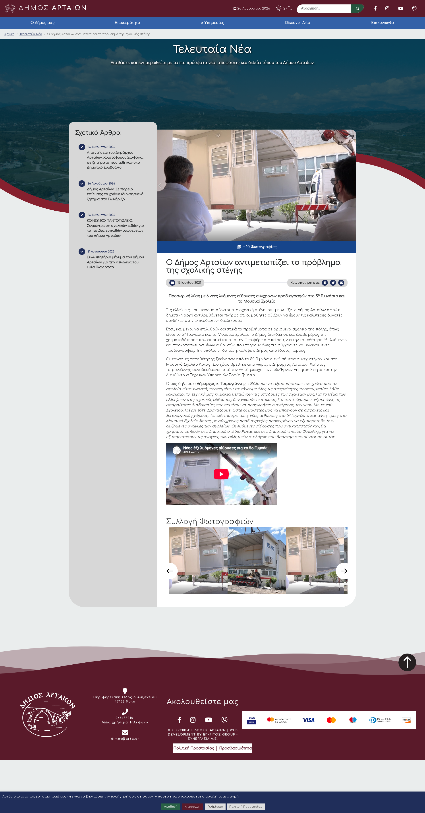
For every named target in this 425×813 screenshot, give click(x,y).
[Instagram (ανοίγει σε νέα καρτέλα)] (387, 8)
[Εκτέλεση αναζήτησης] (357, 8)
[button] (256, 247)
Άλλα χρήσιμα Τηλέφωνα (125, 722)
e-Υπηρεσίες (212, 23)
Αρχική (9, 34)
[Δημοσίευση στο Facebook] (325, 283)
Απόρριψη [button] (192, 806)
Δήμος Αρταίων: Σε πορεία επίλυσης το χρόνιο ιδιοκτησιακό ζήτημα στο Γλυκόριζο (115, 194)
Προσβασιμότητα (235, 748)
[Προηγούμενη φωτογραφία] (169, 571)
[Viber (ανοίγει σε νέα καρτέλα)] (414, 8)
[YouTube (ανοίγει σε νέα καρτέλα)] (400, 8)
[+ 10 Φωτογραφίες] (256, 185)
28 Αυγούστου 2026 (253, 8)
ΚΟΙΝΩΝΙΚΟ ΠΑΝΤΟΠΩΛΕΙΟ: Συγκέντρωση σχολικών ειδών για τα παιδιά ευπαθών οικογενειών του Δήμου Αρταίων (115, 228)
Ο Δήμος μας (43, 23)
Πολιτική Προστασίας (193, 748)
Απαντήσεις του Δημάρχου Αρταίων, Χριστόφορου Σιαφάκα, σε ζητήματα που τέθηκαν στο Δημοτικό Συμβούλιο (115, 160)
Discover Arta (297, 23)
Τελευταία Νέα (30, 34)
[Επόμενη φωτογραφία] (344, 571)
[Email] (341, 283)
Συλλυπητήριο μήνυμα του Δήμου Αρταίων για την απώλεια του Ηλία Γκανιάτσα (115, 262)
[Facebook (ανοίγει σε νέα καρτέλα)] (375, 8)
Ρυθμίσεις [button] (215, 806)
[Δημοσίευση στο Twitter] (333, 283)
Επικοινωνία (382, 23)
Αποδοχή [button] (171, 806)
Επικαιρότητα (127, 23)
